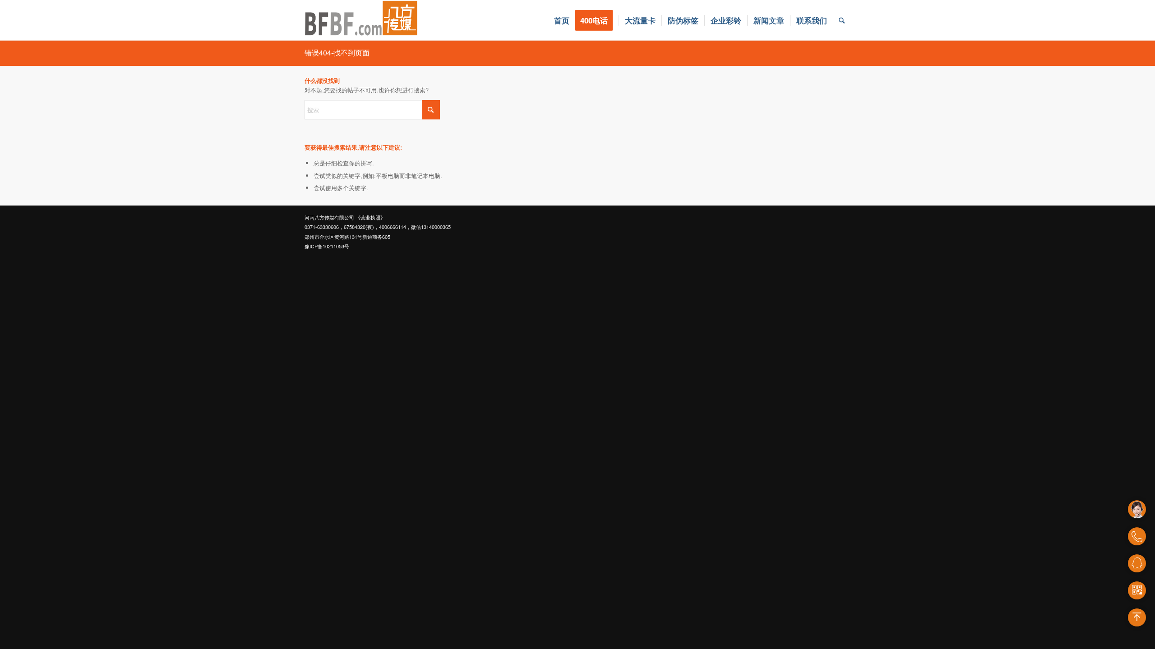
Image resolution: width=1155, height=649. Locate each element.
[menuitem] (561, 20)
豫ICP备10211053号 (327, 246)
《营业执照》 (370, 217)
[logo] (361, 20)
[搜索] (841, 20)
